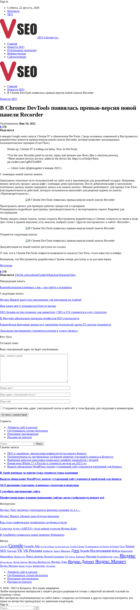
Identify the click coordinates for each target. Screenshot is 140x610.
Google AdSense (47, 547)
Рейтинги (80, 556)
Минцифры (6, 556)
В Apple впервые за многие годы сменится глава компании (39, 472)
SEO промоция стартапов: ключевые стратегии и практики (39, 485)
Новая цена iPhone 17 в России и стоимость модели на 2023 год (47, 463)
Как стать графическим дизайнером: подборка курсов (33, 522)
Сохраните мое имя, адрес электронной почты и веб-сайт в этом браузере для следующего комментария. (69, 408)
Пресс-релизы (34, 556)
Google (15, 545)
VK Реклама (32, 551)
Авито (57, 551)
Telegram (12, 550)
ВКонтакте (65, 551)
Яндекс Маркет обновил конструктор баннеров (29, 516)
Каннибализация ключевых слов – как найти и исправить (36, 287)
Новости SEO (15, 47)
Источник (6, 265)
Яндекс (127, 556)
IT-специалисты (92, 546)
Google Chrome (77, 546)
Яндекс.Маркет (110, 561)
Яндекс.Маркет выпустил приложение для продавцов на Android (40, 299)
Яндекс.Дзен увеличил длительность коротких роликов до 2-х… (40, 510)
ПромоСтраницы (54, 556)
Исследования (100, 551)
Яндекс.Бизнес (6, 562)
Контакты (13, 11)
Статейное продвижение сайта (20, 491)
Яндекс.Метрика (9, 565)
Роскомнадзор (104, 556)
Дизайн (85, 551)
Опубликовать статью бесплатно (27, 430)
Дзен (75, 551)
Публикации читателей (21, 50)
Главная (12, 43)
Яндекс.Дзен (59, 561)
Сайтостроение (16, 56)
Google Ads (32, 546)
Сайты (116, 557)
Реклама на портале (19, 437)
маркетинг (39, 565)
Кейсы (116, 551)
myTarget (104, 546)
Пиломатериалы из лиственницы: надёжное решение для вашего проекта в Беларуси (60, 456)
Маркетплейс (127, 551)
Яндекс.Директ (81, 561)
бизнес (22, 566)
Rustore (130, 546)
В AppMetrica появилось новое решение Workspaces (32, 534)
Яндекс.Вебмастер (39, 562)
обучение (50, 566)
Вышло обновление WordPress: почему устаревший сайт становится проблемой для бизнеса (64, 466)
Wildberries (48, 551)
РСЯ (67, 557)
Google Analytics (62, 547)
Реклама (91, 556)
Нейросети (19, 556)
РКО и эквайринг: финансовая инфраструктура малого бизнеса (46, 453)
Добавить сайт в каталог (22, 427)
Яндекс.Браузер (20, 562)
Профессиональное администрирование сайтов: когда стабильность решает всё (52, 497)
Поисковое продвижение (22, 433)
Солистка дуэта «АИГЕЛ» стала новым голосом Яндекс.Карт (38, 528)
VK (19, 551)
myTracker (114, 546)
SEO (10, 14)
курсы (29, 566)
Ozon (122, 546)
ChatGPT (4, 547)
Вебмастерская (16, 53)
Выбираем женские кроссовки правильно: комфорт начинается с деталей (52, 460)
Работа (72, 557)
